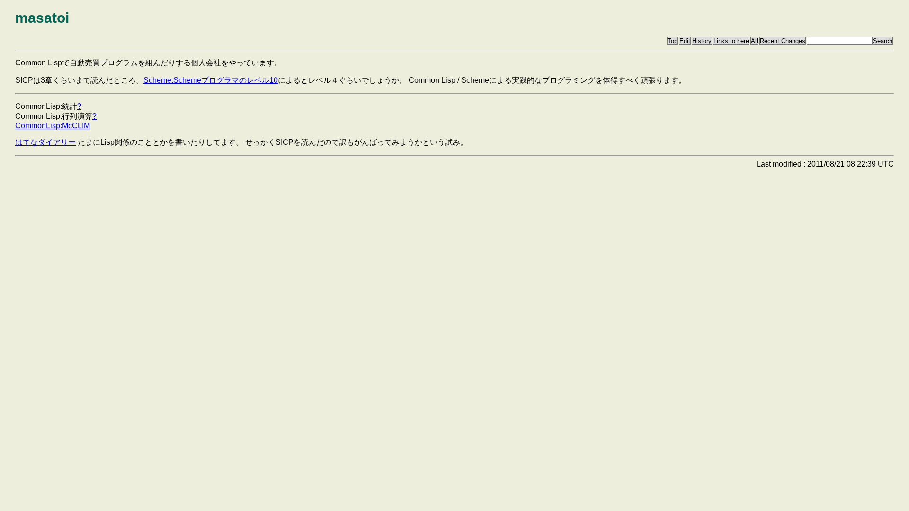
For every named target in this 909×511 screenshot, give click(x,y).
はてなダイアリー (45, 142)
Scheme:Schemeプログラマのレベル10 (210, 80)
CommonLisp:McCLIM (52, 126)
